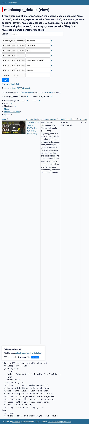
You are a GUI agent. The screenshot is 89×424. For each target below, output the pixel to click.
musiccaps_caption (48, 119)
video (4, 119)
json (14, 88)
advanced (26, 88)
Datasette (16, 421)
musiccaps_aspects (47, 92)
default (18, 353)
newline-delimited (34, 353)
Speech (7, 114)
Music (6, 109)
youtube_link (31, 119)
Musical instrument (12, 111)
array (24, 353)
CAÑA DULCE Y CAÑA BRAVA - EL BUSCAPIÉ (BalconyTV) (33, 128)
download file (23, 357)
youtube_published (25, 92)
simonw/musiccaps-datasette (59, 421)
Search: (5, 34)
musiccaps (12, 2)
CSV (19, 88)
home (4, 2)
